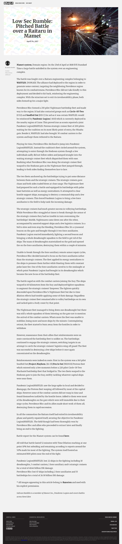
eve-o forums (34, 523)
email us (114, 521)
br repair (9, 524)
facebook (113, 525)
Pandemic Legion (41, 119)
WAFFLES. (21, 83)
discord (9, 521)
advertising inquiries (109, 531)
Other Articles (8, 73)
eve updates (33, 526)
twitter (114, 528)
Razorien (67, 482)
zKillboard (7, 75)
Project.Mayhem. (37, 364)
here (67, 436)
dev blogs (33, 521)
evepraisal (10, 523)
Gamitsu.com (24, 540)
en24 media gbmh (111, 517)
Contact (7, 71)
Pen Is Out (58, 364)
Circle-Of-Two (76, 111)
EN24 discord (19, 3)
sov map (29, 3)
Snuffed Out (32, 115)
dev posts (33, 524)
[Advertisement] (103, 88)
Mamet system (24, 65)
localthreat (10, 526)
